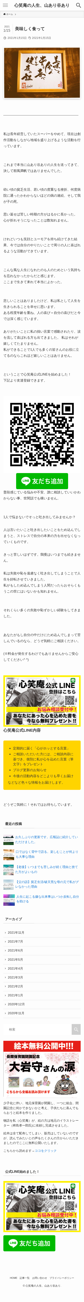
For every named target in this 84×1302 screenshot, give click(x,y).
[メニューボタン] (5, 5)
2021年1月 (15, 995)
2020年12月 (16, 1004)
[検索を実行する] (76, 1029)
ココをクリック (46, 1150)
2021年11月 (16, 932)
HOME (13, 1278)
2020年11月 (16, 1013)
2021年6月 (15, 950)
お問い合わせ (39, 1278)
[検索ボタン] (78, 5)
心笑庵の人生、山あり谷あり (42, 5)
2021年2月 (15, 986)
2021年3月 (15, 977)
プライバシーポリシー (62, 1278)
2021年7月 (15, 941)
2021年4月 (15, 968)
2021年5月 (15, 959)
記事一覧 (25, 1278)
